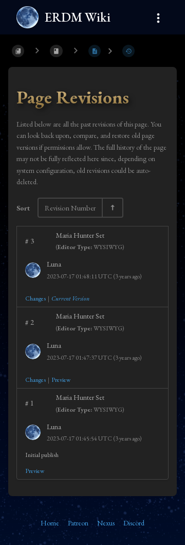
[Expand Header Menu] (158, 16)
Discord (133, 523)
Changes (35, 298)
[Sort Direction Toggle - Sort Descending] (112, 208)
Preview (60, 380)
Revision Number (70, 208)
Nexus (106, 523)
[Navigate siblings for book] (37, 51)
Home (50, 523)
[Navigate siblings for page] (75, 51)
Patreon (78, 523)
